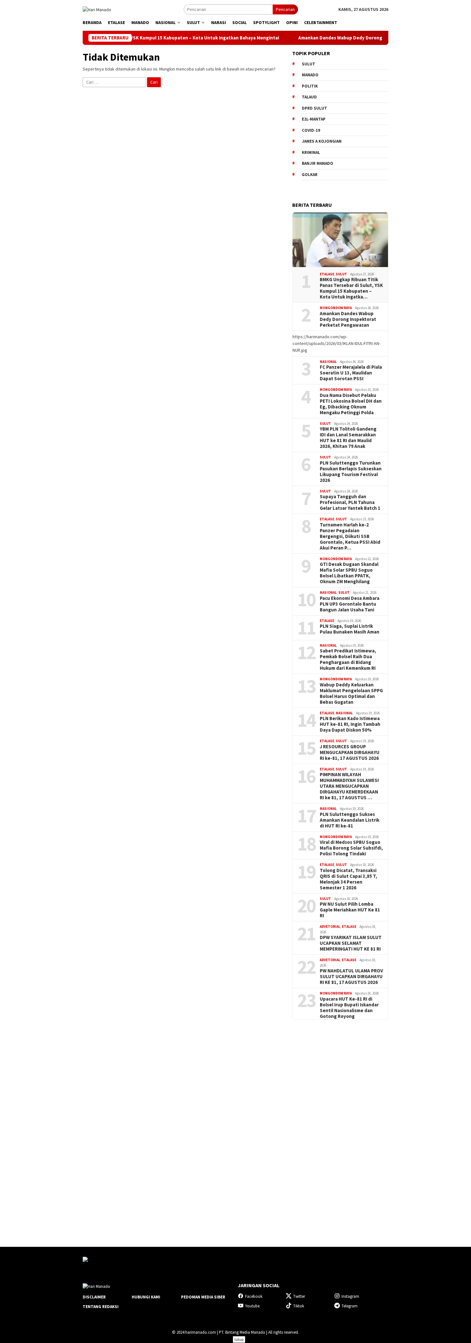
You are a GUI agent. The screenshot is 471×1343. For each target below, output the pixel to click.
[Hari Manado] (97, 9)
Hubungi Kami (146, 1297)
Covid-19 (311, 130)
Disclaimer (94, 1297)
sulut (308, 64)
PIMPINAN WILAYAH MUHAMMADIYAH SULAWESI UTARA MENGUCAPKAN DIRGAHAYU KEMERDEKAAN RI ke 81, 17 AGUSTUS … (349, 786)
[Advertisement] (340, 1127)
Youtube (252, 1306)
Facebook (253, 1296)
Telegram (350, 1306)
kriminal (311, 152)
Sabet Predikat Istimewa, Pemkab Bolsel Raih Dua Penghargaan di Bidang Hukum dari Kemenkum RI (348, 659)
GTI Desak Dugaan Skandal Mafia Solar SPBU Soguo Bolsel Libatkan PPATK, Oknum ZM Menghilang (349, 572)
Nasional (328, 361)
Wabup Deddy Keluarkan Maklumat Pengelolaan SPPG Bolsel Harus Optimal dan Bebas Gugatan (351, 693)
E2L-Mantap (314, 119)
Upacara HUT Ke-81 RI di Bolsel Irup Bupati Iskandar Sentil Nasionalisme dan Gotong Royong (349, 1007)
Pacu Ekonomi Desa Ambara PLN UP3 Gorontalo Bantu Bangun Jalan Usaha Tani (349, 604)
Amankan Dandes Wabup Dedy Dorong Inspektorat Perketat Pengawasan (345, 38)
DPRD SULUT (314, 108)
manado (310, 75)
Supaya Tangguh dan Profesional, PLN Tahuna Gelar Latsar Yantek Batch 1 (350, 502)
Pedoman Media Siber (203, 1297)
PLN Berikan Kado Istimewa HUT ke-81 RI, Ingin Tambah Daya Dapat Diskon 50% (350, 724)
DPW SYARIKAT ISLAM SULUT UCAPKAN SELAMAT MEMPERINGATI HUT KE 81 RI (351, 943)
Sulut (341, 274)
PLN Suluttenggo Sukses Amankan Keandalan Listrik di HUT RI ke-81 (349, 820)
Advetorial (330, 926)
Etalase (327, 274)
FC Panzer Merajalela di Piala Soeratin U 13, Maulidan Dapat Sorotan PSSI (351, 373)
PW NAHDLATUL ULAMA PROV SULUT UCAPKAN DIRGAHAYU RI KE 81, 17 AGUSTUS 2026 (351, 976)
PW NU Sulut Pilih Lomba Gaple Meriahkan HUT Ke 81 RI (350, 910)
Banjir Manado (317, 163)
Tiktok (298, 1306)
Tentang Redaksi (101, 1306)
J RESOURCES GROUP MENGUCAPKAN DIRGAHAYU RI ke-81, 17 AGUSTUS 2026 (349, 752)
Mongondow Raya (336, 308)
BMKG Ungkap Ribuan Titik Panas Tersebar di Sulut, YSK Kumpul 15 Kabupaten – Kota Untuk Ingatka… (351, 288)
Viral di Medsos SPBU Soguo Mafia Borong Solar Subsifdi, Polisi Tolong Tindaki (351, 848)
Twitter (299, 1296)
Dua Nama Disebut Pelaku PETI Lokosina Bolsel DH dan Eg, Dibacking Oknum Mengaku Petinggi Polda (351, 403)
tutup (239, 1339)
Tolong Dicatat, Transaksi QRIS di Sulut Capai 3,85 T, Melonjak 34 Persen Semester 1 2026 (348, 879)
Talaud (309, 97)
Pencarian (285, 9)
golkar (310, 174)
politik (310, 86)
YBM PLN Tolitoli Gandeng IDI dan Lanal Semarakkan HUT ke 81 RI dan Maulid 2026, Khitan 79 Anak (348, 437)
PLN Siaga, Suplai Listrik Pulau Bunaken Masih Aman (349, 629)
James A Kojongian (322, 141)
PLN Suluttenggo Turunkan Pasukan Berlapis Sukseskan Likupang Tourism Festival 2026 (351, 471)
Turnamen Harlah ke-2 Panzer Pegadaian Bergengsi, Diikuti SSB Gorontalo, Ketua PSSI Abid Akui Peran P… (350, 536)
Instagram (350, 1296)
